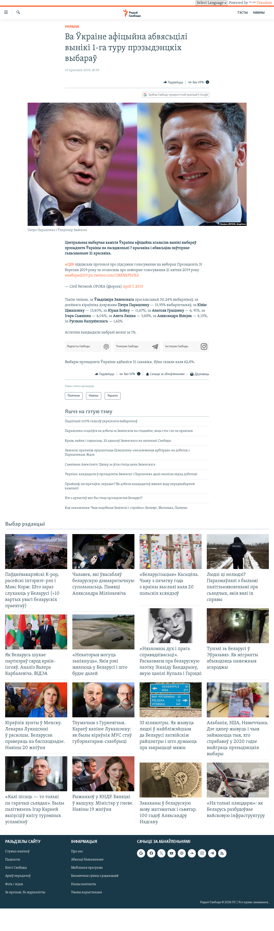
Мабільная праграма (87, 868)
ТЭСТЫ (242, 13)
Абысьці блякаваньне (87, 859)
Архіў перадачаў (18, 876)
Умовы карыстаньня (86, 892)
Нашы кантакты (83, 884)
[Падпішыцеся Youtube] (171, 853)
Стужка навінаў (17, 851)
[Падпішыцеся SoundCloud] (192, 853)
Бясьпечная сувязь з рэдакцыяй (95, 876)
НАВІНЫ (259, 13)
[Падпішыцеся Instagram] (202, 853)
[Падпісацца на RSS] (222, 853)
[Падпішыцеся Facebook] (151, 853)
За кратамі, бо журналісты (25, 892)
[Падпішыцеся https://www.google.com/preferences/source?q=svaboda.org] (141, 853)
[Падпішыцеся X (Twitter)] (161, 853)
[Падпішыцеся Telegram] (212, 853)
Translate (264, 3)
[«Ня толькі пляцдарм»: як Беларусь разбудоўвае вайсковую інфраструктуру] (238, 780)
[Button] (173, 82)
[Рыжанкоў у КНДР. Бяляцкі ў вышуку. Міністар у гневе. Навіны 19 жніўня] (103, 773)
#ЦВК (69, 265)
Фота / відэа (14, 884)
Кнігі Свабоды (16, 868)
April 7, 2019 (133, 287)
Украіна (72, 27)
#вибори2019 (76, 276)
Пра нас (77, 851)
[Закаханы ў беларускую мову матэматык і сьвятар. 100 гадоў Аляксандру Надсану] (171, 780)
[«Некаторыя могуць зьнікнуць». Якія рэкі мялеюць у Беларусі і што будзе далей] (103, 631)
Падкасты (12, 859)
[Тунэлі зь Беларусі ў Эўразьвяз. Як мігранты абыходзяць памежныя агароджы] (238, 625)
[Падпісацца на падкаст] (182, 853)
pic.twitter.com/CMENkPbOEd (113, 276)
